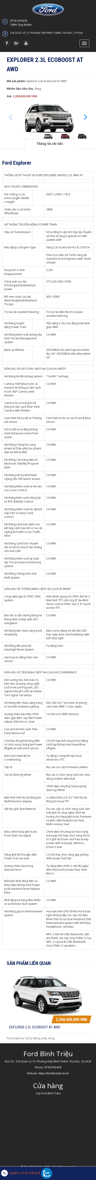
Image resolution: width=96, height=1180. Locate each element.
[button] (84, 117)
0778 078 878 (21, 23)
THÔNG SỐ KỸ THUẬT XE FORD (23, 175)
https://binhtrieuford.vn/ (54, 1073)
